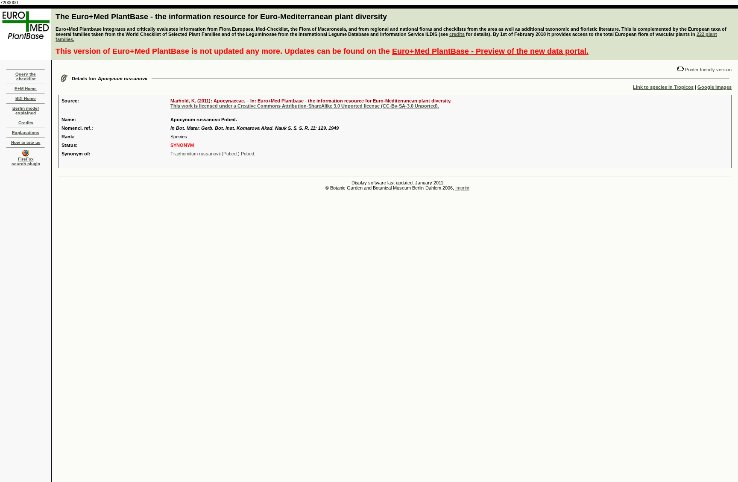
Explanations (25, 132)
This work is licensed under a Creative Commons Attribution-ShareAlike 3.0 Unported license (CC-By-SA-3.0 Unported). (304, 105)
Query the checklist (25, 76)
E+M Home (26, 88)
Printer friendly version (708, 69)
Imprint (462, 187)
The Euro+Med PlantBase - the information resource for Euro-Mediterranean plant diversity (221, 16)
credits (457, 34)
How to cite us (26, 142)
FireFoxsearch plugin (26, 161)
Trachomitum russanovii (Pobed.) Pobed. (212, 153)
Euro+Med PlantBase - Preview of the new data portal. (490, 51)
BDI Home (25, 98)
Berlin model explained (25, 110)
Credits (25, 122)
